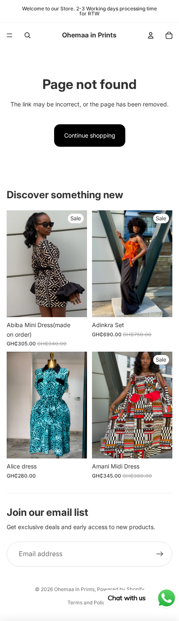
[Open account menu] (151, 35)
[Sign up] (160, 554)
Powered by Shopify (120, 589)
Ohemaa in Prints (74, 589)
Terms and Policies (89, 602)
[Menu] (9, 35)
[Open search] (27, 35)
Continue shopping (89, 135)
